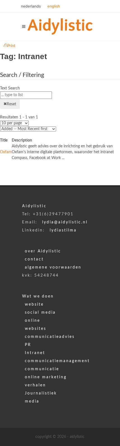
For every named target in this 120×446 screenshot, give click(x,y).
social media (40, 313)
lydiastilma (63, 230)
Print (11, 46)
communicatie (42, 369)
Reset (11, 104)
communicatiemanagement (57, 361)
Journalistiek (41, 393)
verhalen (35, 385)
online (32, 321)
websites (35, 329)
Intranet (35, 353)
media (32, 401)
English (53, 6)
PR (28, 345)
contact (34, 259)
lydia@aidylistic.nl (65, 222)
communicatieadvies (50, 337)
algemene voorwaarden (53, 267)
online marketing (46, 377)
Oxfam (6, 152)
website (34, 304)
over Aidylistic (43, 251)
